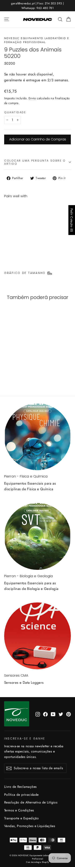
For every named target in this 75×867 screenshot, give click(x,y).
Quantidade (15, 112)
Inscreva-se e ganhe (24, 738)
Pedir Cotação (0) (72, 220)
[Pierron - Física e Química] (37, 436)
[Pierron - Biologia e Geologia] (37, 536)
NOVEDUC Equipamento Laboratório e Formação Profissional (36, 40)
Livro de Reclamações (20, 786)
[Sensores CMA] (37, 635)
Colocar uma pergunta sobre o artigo (35, 162)
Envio (32, 98)
